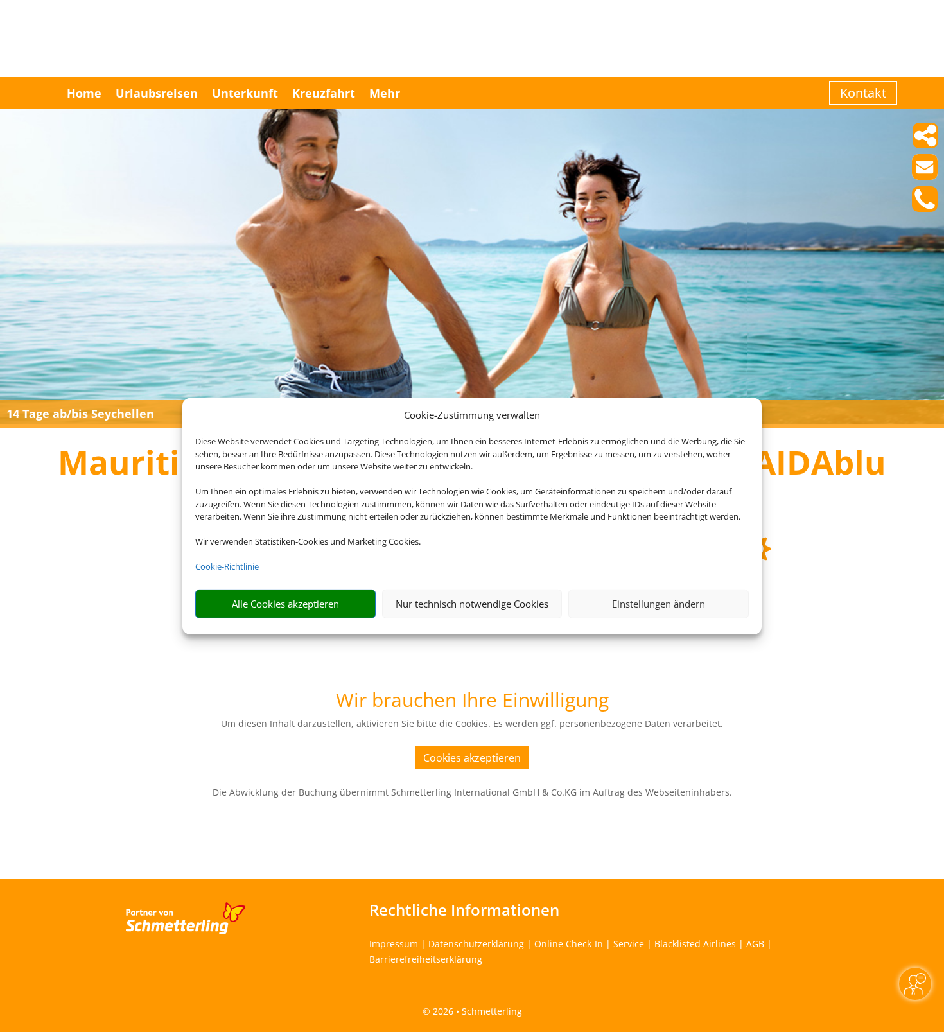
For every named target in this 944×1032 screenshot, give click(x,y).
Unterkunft (245, 93)
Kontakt (863, 92)
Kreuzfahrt (323, 93)
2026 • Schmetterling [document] (476, 1011)
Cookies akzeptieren (472, 758)
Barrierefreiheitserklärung (425, 959)
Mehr (384, 93)
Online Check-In (568, 944)
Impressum (393, 944)
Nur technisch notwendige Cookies (472, 603)
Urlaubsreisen (157, 93)
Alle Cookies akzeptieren (285, 603)
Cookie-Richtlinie (227, 566)
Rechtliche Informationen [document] (464, 910)
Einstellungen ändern (658, 603)
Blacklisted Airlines (695, 944)
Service (628, 944)
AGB (755, 944)
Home (84, 93)
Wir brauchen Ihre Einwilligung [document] (472, 701)
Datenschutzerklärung (476, 944)
